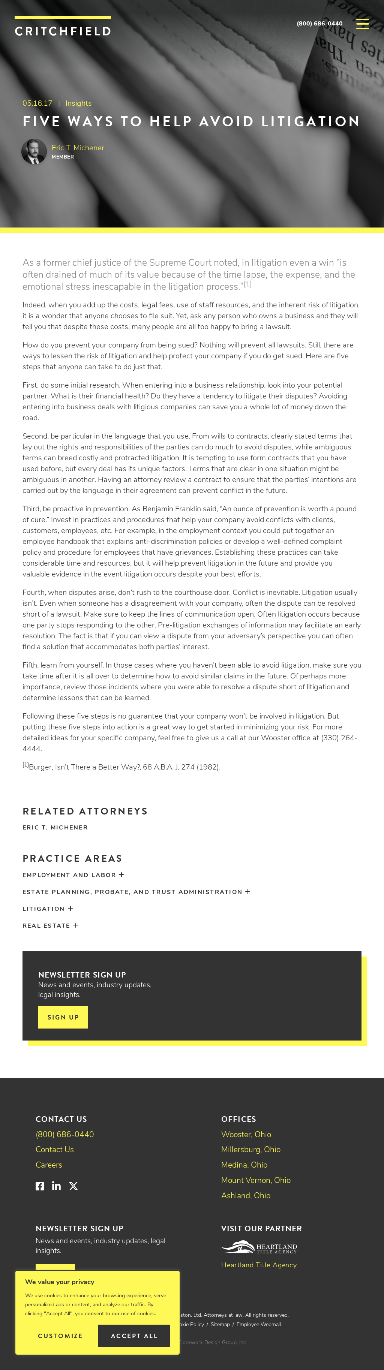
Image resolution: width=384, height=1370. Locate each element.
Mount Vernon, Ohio (256, 1181)
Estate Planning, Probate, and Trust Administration (132, 892)
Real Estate (46, 926)
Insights (79, 104)
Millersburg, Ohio (250, 1150)
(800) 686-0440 (320, 24)
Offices (238, 1119)
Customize (60, 1336)
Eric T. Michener (55, 828)
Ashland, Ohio (245, 1196)
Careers (49, 1165)
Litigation (43, 909)
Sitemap (220, 1325)
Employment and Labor (69, 876)
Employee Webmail (259, 1325)
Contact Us (55, 1150)
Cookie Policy (188, 1325)
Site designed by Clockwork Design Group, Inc (192, 1343)
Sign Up (64, 1017)
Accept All (134, 1336)
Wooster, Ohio (246, 1135)
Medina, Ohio (244, 1165)
